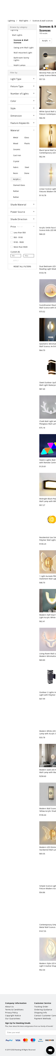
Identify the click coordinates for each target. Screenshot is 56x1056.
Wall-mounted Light (23, 52)
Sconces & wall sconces (43, 20)
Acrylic (46, 40)
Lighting (11, 20)
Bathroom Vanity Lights (21, 58)
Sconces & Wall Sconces (21, 41)
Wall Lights (17, 35)
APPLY (16, 261)
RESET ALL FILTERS (22, 266)
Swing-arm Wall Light (23, 47)
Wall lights (23, 20)
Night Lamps (20, 65)
